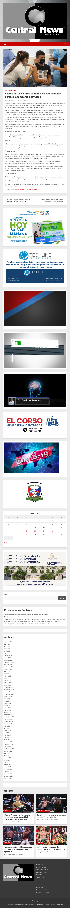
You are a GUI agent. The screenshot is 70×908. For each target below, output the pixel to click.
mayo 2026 (7, 649)
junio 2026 (7, 646)
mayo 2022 (7, 758)
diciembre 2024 (8, 687)
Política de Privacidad (42, 892)
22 (52, 531)
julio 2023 (7, 726)
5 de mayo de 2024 (9, 822)
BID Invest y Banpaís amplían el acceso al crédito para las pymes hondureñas (27, 624)
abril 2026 (7, 651)
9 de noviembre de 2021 (12, 100)
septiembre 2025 (9, 667)
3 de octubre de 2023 (43, 819)
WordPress (60, 905)
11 (17, 527)
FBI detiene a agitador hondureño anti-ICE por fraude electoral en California (26, 615)
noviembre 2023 (9, 717)
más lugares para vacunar (18, 189)
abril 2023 (7, 733)
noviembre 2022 (9, 744)
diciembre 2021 (8, 769)
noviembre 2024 (9, 690)
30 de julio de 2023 (9, 854)
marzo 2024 (7, 708)
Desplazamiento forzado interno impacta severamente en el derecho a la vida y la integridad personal (34, 619)
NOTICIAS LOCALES (11, 90)
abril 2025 (7, 678)
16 (61, 527)
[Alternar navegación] (5, 44)
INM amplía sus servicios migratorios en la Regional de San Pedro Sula (51, 200)
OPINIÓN (47, 810)
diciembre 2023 (8, 715)
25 (17, 534)
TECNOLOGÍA (40, 877)
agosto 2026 (8, 642)
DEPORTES (8, 791)
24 (8, 534)
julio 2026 (7, 644)
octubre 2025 (8, 665)
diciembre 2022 (8, 742)
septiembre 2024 (9, 694)
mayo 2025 (7, 676)
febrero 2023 (8, 737)
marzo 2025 (7, 680)
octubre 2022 (8, 746)
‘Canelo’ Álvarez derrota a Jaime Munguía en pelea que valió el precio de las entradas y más (17, 817)
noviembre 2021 (9, 771)
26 (26, 534)
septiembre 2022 (9, 749)
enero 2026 (7, 658)
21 (44, 531)
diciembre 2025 (8, 660)
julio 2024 (7, 699)
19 (26, 531)
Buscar (6, 594)
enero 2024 (7, 712)
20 (35, 531)
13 (35, 527)
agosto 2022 (8, 751)
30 (61, 534)
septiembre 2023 (9, 721)
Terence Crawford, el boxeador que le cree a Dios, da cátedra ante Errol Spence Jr (18, 849)
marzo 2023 (7, 735)
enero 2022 (7, 767)
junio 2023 (7, 728)
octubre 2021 (8, 774)
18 (17, 531)
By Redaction (24, 100)
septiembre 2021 (9, 776)
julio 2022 (7, 753)
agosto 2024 (8, 696)
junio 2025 (7, 674)
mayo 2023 (7, 730)
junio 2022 (7, 755)
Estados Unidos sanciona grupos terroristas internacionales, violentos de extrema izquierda (31, 621)
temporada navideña (33, 189)
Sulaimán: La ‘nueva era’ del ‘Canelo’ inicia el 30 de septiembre (51, 848)
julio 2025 (7, 671)
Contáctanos (40, 887)
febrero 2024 (8, 710)
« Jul (5, 542)
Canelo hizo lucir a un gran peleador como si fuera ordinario (51, 816)
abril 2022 (7, 760)
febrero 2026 (8, 655)
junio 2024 (7, 701)
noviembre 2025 (9, 662)
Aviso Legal (39, 885)
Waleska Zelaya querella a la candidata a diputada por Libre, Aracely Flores (19, 200)
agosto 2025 (8, 669)
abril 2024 (7, 705)
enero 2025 (7, 685)
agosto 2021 (8, 778)
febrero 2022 (8, 765)
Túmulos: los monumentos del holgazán (16, 617)
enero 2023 (7, 740)
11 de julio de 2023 (42, 852)
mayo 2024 (7, 703)
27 (35, 534)
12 (26, 527)
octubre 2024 (8, 692)
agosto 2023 (8, 724)
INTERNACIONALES (42, 870)
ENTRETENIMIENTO (42, 867)
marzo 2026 (7, 653)
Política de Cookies (42, 890)
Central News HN (21, 905)
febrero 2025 (8, 683)
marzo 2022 (7, 762)
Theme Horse (39, 905)
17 (8, 531)
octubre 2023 (8, 719)
